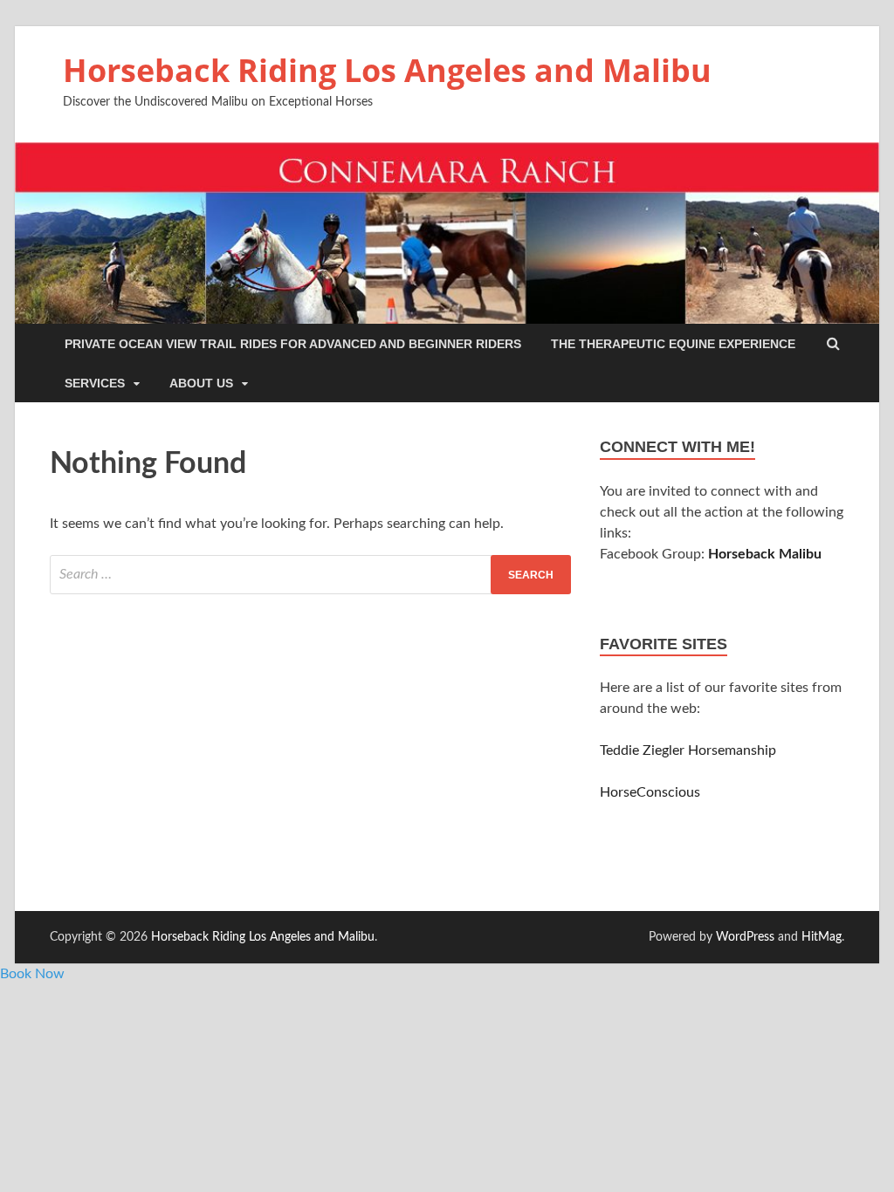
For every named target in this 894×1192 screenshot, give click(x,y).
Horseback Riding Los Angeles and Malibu (387, 70)
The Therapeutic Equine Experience (673, 344)
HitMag (821, 937)
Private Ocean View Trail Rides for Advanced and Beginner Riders (293, 344)
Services (95, 383)
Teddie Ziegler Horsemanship (688, 750)
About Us (201, 383)
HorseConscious (650, 792)
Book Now (32, 974)
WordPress (745, 937)
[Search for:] (310, 574)
